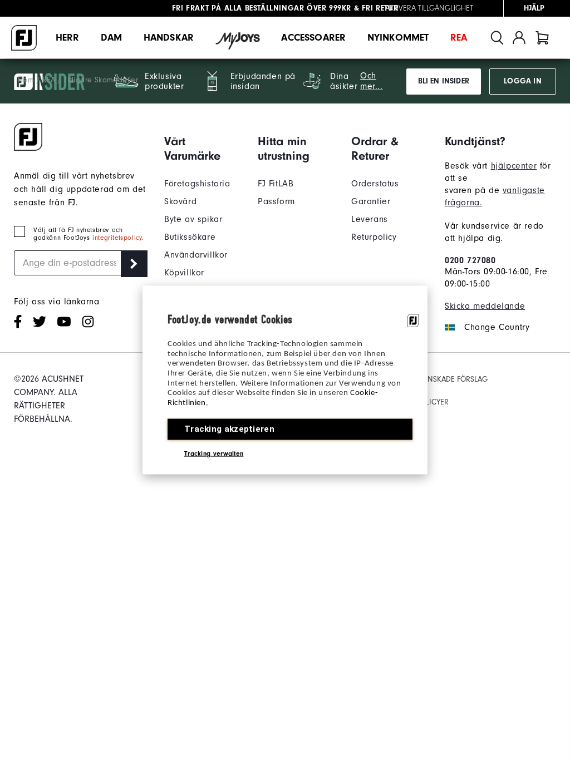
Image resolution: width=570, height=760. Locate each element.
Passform (276, 201)
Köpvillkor (184, 273)
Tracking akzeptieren (229, 428)
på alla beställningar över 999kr (261, 8)
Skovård (180, 201)
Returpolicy (374, 237)
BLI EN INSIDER (443, 81)
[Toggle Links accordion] (202, 148)
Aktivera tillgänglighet (429, 8)
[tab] (542, 37)
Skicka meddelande (485, 306)
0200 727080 (470, 260)
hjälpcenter (514, 166)
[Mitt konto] (519, 37)
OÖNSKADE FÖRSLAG (452, 379)
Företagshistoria (197, 184)
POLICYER (432, 402)
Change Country (496, 327)
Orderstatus (375, 184)
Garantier (370, 201)
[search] (497, 37)
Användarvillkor (196, 255)
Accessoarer (313, 37)
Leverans (369, 219)
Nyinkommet (398, 37)
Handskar (169, 37)
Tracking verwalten (213, 453)
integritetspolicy (116, 237)
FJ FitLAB (275, 184)
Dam (111, 37)
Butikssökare (189, 237)
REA (458, 37)
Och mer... (371, 81)
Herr (68, 37)
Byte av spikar (193, 219)
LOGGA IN (522, 81)
